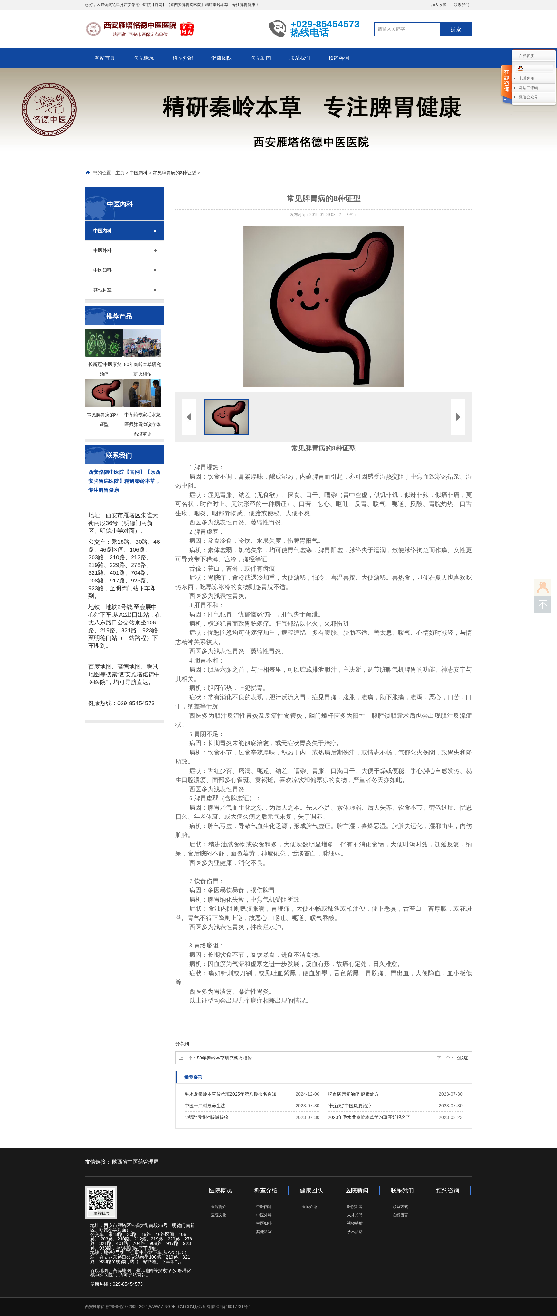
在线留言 (400, 1215)
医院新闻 (260, 58)
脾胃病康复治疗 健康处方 (353, 1094)
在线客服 (526, 56)
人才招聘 (355, 1215)
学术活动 (355, 1232)
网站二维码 (528, 88)
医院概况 (143, 58)
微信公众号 (528, 97)
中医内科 (139, 172)
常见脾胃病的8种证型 (174, 172)
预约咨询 (338, 58)
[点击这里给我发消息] (533, 69)
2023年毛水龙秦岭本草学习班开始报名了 (369, 1117)
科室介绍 (182, 58)
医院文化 (218, 1215)
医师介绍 (309, 1206)
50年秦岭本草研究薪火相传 (224, 1057)
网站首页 (104, 58)
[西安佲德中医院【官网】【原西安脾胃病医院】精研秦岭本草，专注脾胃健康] (172, 28)
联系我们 (461, 5)
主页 (119, 172)
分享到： (184, 1043)
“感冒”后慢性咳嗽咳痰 (207, 1117)
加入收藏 (438, 5)
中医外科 (102, 250)
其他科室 (102, 289)
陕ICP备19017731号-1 (231, 1306)
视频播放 (355, 1223)
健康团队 (221, 58)
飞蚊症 (461, 1057)
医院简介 (218, 1206)
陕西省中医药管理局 (135, 1162)
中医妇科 (102, 270)
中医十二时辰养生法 (205, 1105)
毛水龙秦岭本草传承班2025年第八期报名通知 (230, 1094)
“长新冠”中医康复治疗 (350, 1105)
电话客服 (526, 78)
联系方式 (400, 1206)
